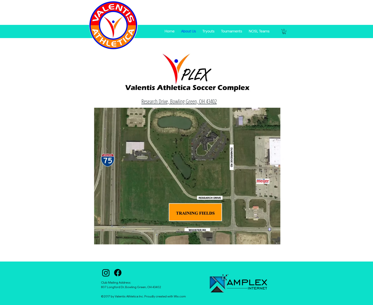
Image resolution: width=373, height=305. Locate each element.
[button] (231, 31)
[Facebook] (118, 273)
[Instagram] (106, 273)
